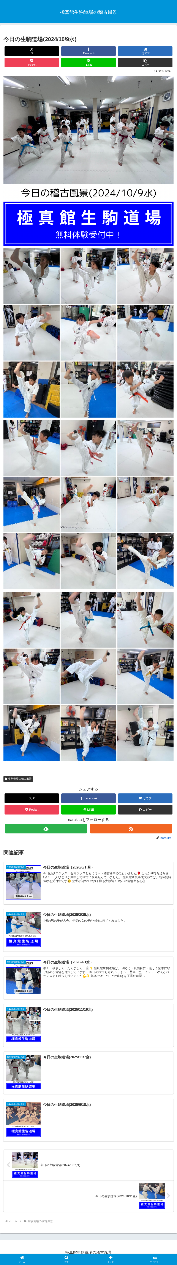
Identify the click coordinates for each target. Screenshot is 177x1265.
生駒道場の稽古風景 (20, 778)
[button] (145, 62)
